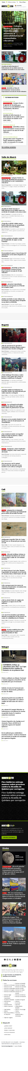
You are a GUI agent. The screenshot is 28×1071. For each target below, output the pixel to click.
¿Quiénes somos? (8, 1025)
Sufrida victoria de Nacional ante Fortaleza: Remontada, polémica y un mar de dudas (13, 689)
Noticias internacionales (10, 137)
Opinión (6, 1011)
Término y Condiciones (9, 1030)
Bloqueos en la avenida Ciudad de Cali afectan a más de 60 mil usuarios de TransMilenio (14, 420)
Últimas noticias (12, 2)
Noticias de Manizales (9, 988)
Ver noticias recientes (9, 147)
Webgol (5, 647)
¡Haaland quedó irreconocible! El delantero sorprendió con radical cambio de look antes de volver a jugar (12, 700)
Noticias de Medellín (9, 23)
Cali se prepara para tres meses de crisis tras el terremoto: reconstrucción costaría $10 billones (14, 586)
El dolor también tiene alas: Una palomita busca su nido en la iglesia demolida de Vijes (13, 631)
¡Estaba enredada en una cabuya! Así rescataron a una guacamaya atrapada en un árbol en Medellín (14, 300)
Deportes (17, 1004)
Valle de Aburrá (9, 157)
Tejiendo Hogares (8, 1017)
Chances (17, 1001)
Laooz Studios (18, 1046)
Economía (17, 1003)
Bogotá (5, 325)
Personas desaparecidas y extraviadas (19, 1014)
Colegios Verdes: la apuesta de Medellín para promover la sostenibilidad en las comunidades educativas (13, 33)
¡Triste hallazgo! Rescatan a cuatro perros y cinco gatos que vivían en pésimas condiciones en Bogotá (12, 376)
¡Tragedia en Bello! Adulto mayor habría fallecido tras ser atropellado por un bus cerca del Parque (13, 225)
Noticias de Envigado (9, 990)
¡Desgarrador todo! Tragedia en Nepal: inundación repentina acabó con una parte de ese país (13, 140)
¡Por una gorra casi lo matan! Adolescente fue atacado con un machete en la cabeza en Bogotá (12, 465)
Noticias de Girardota (8, 250)
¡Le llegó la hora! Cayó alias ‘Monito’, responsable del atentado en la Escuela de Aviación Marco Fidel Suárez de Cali (14, 572)
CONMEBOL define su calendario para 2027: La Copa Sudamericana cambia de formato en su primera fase (14, 667)
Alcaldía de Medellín (9, 999)
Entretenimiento (8, 1004)
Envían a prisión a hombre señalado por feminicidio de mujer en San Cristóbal (13, 239)
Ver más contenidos (9, 837)
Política (17, 1011)
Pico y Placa (22, 2)
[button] (3, 2)
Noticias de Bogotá (7, 431)
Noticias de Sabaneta (9, 991)
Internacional (7, 1001)
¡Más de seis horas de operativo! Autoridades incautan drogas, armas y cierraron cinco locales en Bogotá (13, 347)
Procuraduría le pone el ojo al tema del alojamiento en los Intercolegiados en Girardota (14, 254)
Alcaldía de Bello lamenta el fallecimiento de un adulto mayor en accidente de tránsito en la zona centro (13, 67)
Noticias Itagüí (7, 994)
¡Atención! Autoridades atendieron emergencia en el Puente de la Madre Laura (13, 285)
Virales (5, 848)
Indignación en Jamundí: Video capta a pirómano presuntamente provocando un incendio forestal (14, 511)
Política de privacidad (9, 1032)
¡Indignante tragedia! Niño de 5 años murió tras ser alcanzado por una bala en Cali (13, 541)
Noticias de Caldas (19, 990)
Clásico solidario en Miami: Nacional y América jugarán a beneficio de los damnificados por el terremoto (14, 679)
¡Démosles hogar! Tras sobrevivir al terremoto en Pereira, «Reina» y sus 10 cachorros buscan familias (12, 920)
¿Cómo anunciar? (8, 1028)
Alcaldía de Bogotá (20, 999)
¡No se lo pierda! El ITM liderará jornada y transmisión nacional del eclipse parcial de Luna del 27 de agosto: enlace (13, 870)
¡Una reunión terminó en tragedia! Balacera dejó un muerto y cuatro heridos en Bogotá (12, 435)
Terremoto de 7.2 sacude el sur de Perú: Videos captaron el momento (14, 943)
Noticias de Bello (6, 64)
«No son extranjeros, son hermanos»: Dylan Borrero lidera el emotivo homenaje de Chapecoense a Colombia (13, 895)
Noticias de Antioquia (9, 985)
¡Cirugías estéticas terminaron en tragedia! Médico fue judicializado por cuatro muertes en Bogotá (14, 391)
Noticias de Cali (6, 597)
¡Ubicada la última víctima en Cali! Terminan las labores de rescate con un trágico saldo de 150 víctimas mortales (13, 556)
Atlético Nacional (8, 1006)
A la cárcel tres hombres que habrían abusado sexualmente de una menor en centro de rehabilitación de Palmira (14, 616)
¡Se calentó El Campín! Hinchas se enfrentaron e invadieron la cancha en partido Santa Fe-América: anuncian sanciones (13, 712)
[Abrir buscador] (17, 2)
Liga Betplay (7, 1009)
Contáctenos (7, 1034)
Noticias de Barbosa (20, 994)
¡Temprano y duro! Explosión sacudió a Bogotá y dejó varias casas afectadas (13, 450)
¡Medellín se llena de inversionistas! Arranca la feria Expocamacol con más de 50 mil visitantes (14, 89)
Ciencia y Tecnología (20, 1009)
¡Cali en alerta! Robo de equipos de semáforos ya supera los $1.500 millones (13, 601)
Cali (3, 489)
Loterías (6, 1003)
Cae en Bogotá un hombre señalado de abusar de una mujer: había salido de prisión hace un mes (13, 406)
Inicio (5, 983)
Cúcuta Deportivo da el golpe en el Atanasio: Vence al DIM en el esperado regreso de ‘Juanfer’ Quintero (13, 723)
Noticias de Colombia (20, 986)
